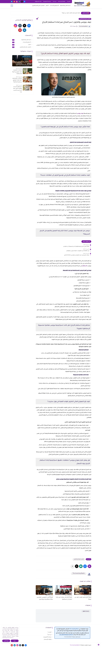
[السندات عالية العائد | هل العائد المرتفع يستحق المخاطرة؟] (27, 79)
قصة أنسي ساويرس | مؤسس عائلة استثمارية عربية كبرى (45, 598)
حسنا (15, 640)
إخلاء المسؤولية (38, 1)
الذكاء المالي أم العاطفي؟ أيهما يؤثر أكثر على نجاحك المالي (22, 63)
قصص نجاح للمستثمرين (38, 5)
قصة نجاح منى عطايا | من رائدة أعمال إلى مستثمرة (64, 598)
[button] (85, 566)
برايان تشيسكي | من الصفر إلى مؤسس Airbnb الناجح (76, 255)
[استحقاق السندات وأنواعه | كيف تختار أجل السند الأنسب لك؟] (27, 88)
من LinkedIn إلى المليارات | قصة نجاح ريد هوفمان (77, 250)
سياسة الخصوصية (47, 1)
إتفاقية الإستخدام (61, 1)
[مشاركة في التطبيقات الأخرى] (72, 566)
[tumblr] (19, 1)
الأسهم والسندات (54, 5)
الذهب (47, 5)
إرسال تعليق (86, 611)
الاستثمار (85, 266)
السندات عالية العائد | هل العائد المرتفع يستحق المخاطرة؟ (17, 80)
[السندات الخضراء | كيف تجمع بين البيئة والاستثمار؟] (27, 71)
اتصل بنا (68, 1)
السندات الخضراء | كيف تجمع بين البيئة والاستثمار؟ (17, 72)
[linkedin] (12, 1)
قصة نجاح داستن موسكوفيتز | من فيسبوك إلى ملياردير (76, 246)
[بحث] (12, 6)
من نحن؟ (54, 1)
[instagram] (17, 1)
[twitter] (22, 1)
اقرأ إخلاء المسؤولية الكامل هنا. (66, 634)
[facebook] (24, 1)
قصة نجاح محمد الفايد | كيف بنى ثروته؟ (71, 13)
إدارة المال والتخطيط (65, 5)
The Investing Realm (83, 26)
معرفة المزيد (6, 640)
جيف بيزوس (80, 113)
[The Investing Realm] (82, 4)
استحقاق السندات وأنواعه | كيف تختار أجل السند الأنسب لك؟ (17, 89)
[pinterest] (14, 1)
